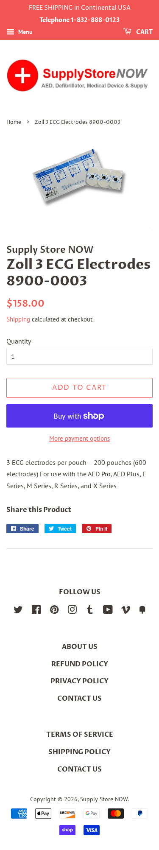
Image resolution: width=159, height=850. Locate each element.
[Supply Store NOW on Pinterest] (54, 611)
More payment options (79, 438)
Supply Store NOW (104, 799)
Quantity (18, 341)
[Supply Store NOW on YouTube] (108, 611)
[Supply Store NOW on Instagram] (72, 611)
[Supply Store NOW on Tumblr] (90, 611)
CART (144, 32)
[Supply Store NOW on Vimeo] (126, 611)
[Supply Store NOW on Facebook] (36, 611)
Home (13, 122)
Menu (25, 32)
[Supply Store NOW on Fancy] (142, 611)
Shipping (18, 319)
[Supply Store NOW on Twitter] (18, 611)
